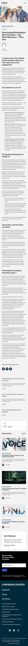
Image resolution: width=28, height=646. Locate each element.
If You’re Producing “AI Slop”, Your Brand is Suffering (14, 489)
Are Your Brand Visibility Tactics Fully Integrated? (13, 522)
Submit (4, 570)
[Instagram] (18, 630)
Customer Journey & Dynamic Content (12, 619)
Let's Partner (6, 599)
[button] (3, 368)
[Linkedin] (10, 630)
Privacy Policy (17, 576)
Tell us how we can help (9, 545)
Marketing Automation (8, 621)
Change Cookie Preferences (14, 643)
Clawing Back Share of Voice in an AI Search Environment (13, 456)
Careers (4, 594)
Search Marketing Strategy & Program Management (11, 615)
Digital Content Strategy (8, 606)
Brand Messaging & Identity (9, 603)
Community (6, 590)
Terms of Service (16, 641)
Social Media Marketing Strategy (10, 609)
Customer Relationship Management (11, 624)
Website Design (6, 612)
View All (24, 433)
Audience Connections (7, 26)
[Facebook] (14, 630)
